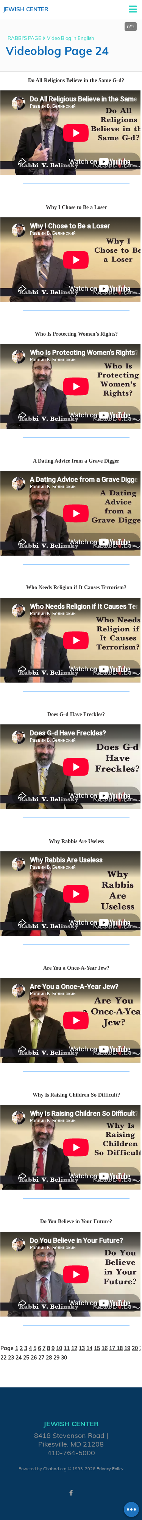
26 (34, 1357)
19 (127, 1348)
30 (64, 1357)
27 (41, 1357)
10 (59, 1348)
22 (3, 1357)
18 (120, 1348)
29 (56, 1357)
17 (113, 1348)
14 (89, 1348)
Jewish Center (25, 9)
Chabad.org (55, 1468)
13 (82, 1348)
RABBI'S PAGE (24, 38)
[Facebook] (71, 1493)
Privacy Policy (110, 1468)
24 (19, 1357)
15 (97, 1348)
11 (67, 1348)
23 (11, 1357)
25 (26, 1357)
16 (104, 1348)
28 (49, 1357)
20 (135, 1348)
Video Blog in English (70, 38)
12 (74, 1348)
